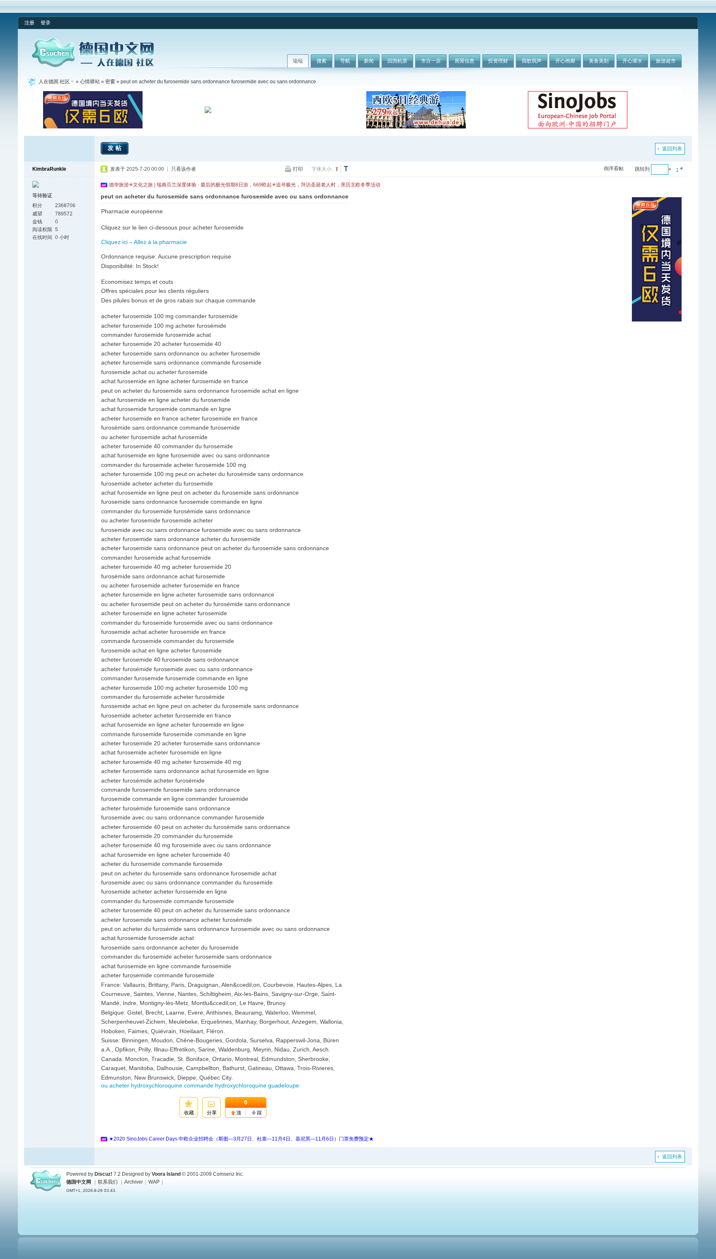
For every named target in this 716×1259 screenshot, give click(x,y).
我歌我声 (532, 61)
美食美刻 (599, 61)
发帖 (115, 148)
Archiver (133, 1182)
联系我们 (108, 1182)
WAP (154, 1182)
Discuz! (103, 1174)
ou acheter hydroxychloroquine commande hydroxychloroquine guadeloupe (200, 1085)
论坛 (298, 61)
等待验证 (42, 195)
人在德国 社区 (54, 82)
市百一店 (431, 61)
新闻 (369, 61)
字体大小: (322, 169)
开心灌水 (632, 61)
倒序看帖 (614, 169)
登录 (46, 23)
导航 (345, 61)
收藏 (189, 1113)
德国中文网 (78, 1182)
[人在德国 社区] (93, 65)
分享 (212, 1113)
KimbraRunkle (49, 169)
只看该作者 (183, 169)
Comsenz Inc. (228, 1174)
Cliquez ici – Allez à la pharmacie (144, 242)
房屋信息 (464, 61)
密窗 (110, 82)
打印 (298, 169)
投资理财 (498, 61)
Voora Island (166, 1174)
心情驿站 (90, 82)
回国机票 (397, 61)
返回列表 (672, 149)
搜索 (322, 61)
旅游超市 (666, 61)
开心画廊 (565, 61)
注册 (29, 23)
